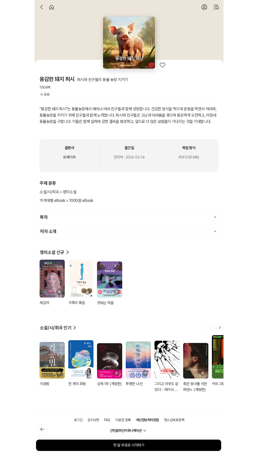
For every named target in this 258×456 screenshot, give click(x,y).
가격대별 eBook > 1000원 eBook (66, 200)
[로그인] (204, 7)
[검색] (216, 7)
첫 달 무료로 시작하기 (128, 445)
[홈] (52, 7)
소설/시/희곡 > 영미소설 (58, 192)
